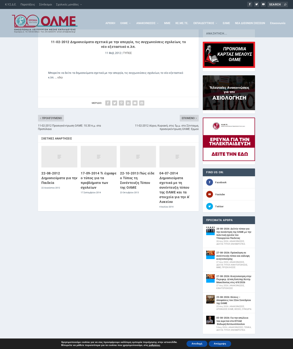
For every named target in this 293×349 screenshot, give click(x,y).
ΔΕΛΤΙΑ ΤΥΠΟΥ (223, 244)
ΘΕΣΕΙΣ (237, 309)
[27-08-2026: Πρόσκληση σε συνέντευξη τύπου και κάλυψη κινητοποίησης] (210, 255)
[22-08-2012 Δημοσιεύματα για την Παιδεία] (59, 156)
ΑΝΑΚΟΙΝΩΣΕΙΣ (145, 23)
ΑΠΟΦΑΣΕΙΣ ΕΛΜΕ (224, 309)
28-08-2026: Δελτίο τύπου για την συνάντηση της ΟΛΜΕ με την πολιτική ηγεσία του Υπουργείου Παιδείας (233, 233)
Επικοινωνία (277, 23)
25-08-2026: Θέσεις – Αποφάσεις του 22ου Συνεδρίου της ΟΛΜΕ (233, 300)
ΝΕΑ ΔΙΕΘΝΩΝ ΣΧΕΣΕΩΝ (250, 23)
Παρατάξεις (28, 4)
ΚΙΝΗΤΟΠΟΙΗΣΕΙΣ (239, 265)
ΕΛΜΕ (226, 23)
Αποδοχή (197, 343)
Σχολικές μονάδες (67, 4)
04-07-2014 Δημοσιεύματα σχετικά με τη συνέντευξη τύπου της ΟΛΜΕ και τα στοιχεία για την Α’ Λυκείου (174, 187)
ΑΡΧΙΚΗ (110, 23)
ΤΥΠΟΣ (127, 53)
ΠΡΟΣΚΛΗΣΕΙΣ (229, 267)
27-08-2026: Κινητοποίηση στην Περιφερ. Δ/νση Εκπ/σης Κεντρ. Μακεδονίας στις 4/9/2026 (233, 279)
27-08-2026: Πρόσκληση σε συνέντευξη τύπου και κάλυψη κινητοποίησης (233, 255)
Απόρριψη (220, 343)
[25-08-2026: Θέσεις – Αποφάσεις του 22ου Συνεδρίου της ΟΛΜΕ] (210, 299)
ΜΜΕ (167, 23)
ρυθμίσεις (154, 345)
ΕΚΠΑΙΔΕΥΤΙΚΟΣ (203, 23)
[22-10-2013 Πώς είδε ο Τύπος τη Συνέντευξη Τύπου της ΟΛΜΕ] (138, 156)
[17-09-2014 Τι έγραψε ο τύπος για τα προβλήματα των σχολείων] (99, 156)
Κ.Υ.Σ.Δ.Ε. (10, 4)
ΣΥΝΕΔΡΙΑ (246, 309)
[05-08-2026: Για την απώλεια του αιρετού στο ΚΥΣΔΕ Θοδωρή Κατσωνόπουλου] (210, 320)
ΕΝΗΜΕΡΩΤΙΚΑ (238, 244)
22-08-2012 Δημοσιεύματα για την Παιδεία (59, 178)
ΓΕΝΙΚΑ (247, 327)
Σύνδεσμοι (45, 4)
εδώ (60, 77)
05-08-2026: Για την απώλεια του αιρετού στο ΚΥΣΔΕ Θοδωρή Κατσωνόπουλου (232, 320)
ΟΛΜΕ (124, 23)
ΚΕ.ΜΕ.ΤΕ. (181, 23)
